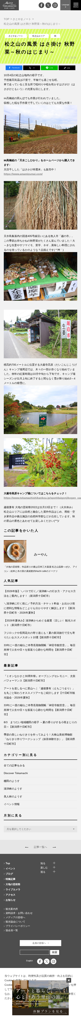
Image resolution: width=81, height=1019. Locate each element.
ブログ (9, 873)
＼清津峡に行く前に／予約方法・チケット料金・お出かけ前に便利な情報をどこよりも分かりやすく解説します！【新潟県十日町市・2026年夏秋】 (39, 608)
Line (49, 67)
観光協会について (15, 921)
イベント (10, 868)
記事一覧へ (40, 846)
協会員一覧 (12, 930)
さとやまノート (22, 19)
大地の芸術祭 (13, 884)
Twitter (31, 67)
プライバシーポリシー (18, 926)
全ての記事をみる (14, 765)
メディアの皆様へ (15, 917)
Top (8, 863)
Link (67, 67)
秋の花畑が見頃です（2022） (27, 847)
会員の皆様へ (39, 943)
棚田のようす (12, 780)
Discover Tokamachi (16, 773)
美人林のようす (13, 796)
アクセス (10, 894)
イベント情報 (12, 804)
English (29, 961)
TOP (6, 19)
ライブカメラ (13, 889)
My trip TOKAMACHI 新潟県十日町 (9, 5)
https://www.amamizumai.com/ (23, 173)
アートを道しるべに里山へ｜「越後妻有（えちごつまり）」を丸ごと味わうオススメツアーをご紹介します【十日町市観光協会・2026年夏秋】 (39, 693)
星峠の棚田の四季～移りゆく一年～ (53, 847)
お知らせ (10, 900)
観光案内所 (12, 909)
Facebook (14, 67)
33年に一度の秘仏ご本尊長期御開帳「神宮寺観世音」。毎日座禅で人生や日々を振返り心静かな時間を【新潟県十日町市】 (39, 650)
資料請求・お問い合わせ (19, 913)
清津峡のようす (13, 788)
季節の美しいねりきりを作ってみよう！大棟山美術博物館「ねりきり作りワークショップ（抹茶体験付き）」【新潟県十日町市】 (39, 739)
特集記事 (10, 879)
